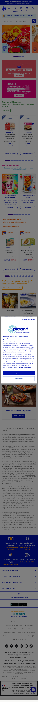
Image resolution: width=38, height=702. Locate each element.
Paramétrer (19, 378)
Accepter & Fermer (19, 373)
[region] (19, 350)
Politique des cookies (24, 367)
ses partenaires (26, 342)
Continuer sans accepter (28, 319)
